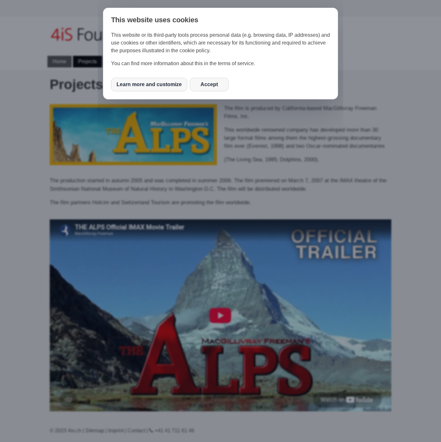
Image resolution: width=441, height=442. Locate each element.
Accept (209, 84)
